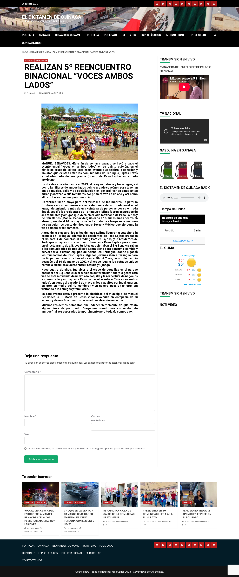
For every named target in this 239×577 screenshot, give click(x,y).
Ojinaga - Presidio (172, 221)
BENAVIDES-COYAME (68, 35)
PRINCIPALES (41, 60)
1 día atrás (110, 522)
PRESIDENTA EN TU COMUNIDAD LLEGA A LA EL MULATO (158, 514)
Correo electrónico (99, 418)
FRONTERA (92, 35)
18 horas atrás (33, 528)
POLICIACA (111, 35)
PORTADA (28, 35)
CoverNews (139, 571)
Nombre (30, 416)
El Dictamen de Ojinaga (51, 17)
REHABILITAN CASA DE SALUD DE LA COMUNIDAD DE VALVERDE (119, 514)
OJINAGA (44, 35)
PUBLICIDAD (198, 35)
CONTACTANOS (31, 43)
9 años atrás (32, 93)
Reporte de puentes (175, 217)
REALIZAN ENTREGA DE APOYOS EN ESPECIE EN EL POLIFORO (196, 514)
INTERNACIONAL (176, 35)
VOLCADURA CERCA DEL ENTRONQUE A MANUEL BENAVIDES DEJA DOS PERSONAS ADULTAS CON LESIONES (39, 517)
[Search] (215, 35)
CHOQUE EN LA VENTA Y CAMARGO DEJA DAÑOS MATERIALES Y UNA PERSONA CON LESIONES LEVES (79, 517)
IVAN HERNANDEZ (49, 93)
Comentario (32, 371)
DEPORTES (129, 35)
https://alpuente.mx (182, 240)
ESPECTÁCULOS (151, 35)
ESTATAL (29, 60)
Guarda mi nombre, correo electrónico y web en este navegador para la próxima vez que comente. (87, 448)
